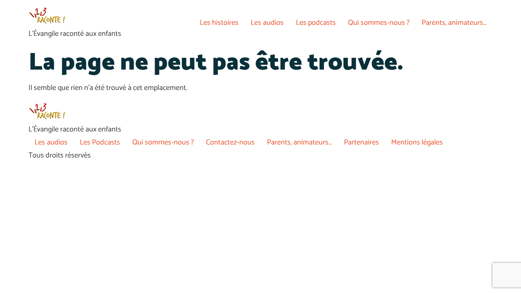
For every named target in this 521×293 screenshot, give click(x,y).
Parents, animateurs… (454, 23)
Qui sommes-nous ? (378, 23)
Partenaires (361, 142)
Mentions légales (417, 142)
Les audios (267, 23)
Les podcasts (316, 23)
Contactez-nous (230, 142)
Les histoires (219, 23)
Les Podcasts (100, 142)
